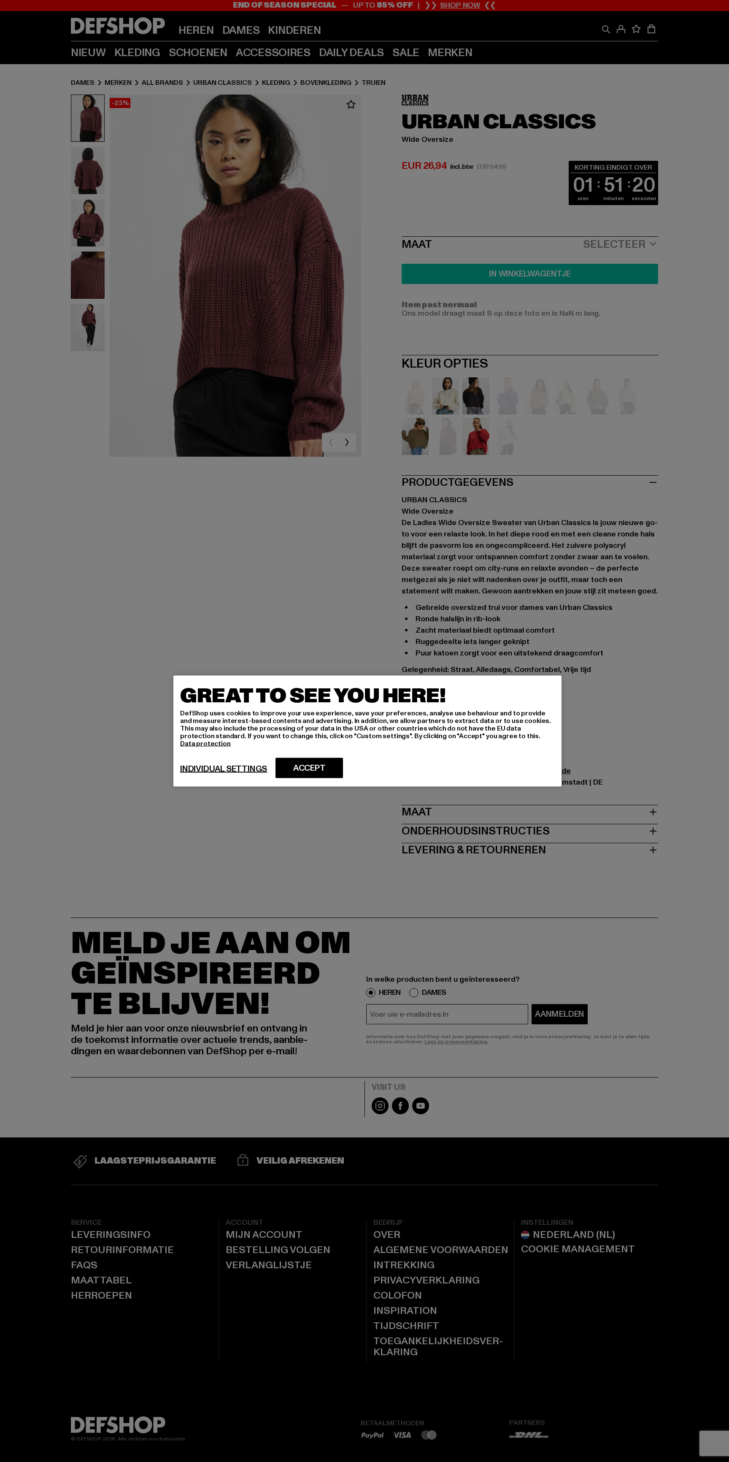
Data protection (205, 743)
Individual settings (223, 769)
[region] (367, 731)
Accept (309, 768)
